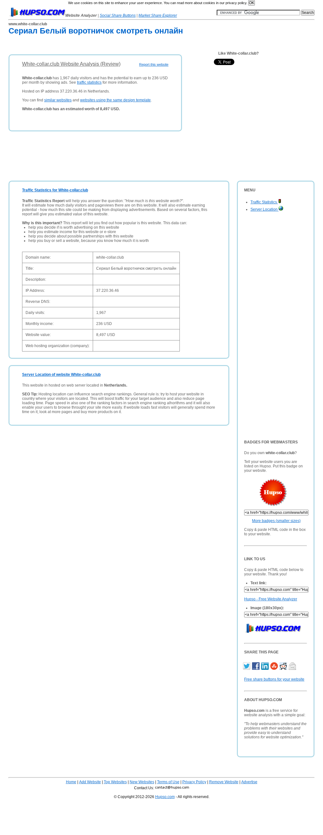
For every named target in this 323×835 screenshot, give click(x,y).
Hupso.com (165, 797)
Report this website (153, 64)
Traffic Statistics (264, 202)
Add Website (90, 782)
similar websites (58, 100)
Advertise (249, 782)
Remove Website (223, 782)
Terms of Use (168, 782)
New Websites (142, 782)
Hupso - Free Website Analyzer (270, 599)
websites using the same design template (115, 100)
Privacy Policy (194, 782)
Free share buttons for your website (274, 679)
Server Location (264, 209)
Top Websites (115, 782)
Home (71, 782)
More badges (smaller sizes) (276, 521)
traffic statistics (89, 82)
